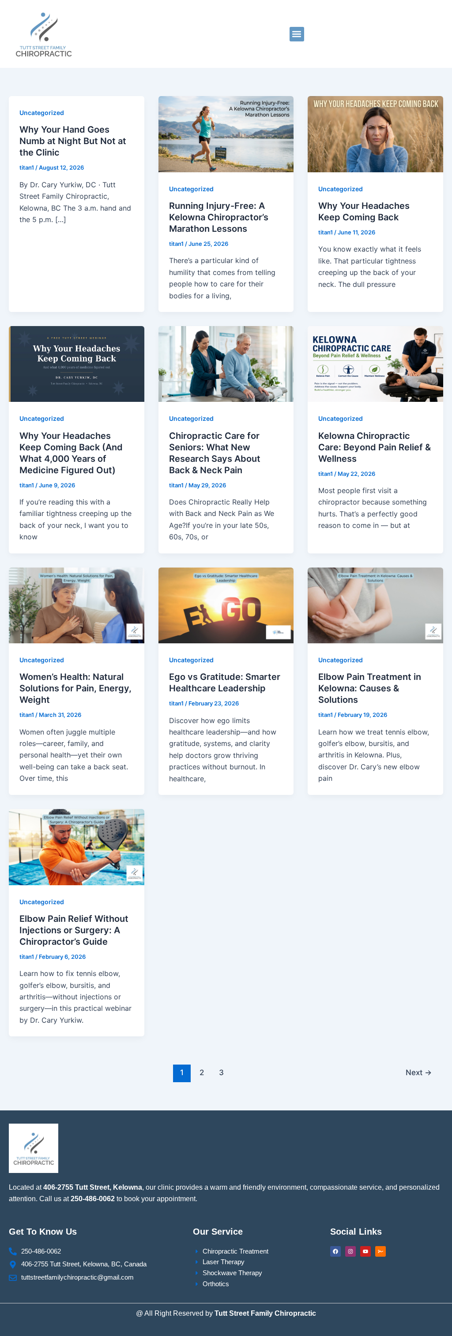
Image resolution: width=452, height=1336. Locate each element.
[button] (297, 34)
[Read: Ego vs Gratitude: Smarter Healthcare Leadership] (226, 604)
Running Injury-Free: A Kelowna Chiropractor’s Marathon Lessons (218, 217)
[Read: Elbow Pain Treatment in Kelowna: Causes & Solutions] (375, 604)
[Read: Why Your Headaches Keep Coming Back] (375, 133)
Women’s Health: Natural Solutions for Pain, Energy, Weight (75, 688)
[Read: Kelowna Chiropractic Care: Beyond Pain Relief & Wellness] (375, 363)
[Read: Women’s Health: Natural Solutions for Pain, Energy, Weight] (76, 604)
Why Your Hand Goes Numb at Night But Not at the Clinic (72, 141)
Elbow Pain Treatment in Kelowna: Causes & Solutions (369, 688)
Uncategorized (41, 112)
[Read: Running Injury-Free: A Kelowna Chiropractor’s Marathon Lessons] (226, 133)
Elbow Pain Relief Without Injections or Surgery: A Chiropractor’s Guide (73, 930)
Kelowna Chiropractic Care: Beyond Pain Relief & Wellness (374, 447)
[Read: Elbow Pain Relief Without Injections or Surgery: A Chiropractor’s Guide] (76, 846)
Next (419, 1072)
